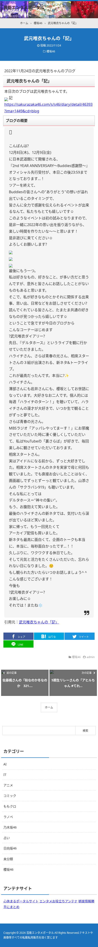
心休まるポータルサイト (21, 901)
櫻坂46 (50, 51)
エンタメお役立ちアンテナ (58, 901)
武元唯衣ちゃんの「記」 (39, 622)
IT (4, 774)
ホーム (49, 707)
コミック (9, 795)
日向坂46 (10, 848)
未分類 (8, 859)
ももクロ (9, 806)
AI (5, 764)
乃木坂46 (10, 827)
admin (91, 657)
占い (6, 838)
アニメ (8, 785)
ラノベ (8, 817)
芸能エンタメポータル (23, 7)
